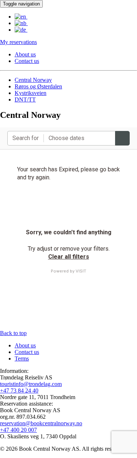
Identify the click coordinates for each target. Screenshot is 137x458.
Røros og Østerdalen (38, 86)
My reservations (18, 42)
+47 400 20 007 (18, 430)
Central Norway (33, 80)
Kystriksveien (30, 93)
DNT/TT (25, 99)
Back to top (13, 333)
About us (25, 54)
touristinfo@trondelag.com (31, 384)
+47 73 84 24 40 (19, 390)
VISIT (81, 271)
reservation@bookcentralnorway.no (41, 423)
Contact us (27, 61)
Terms (22, 358)
